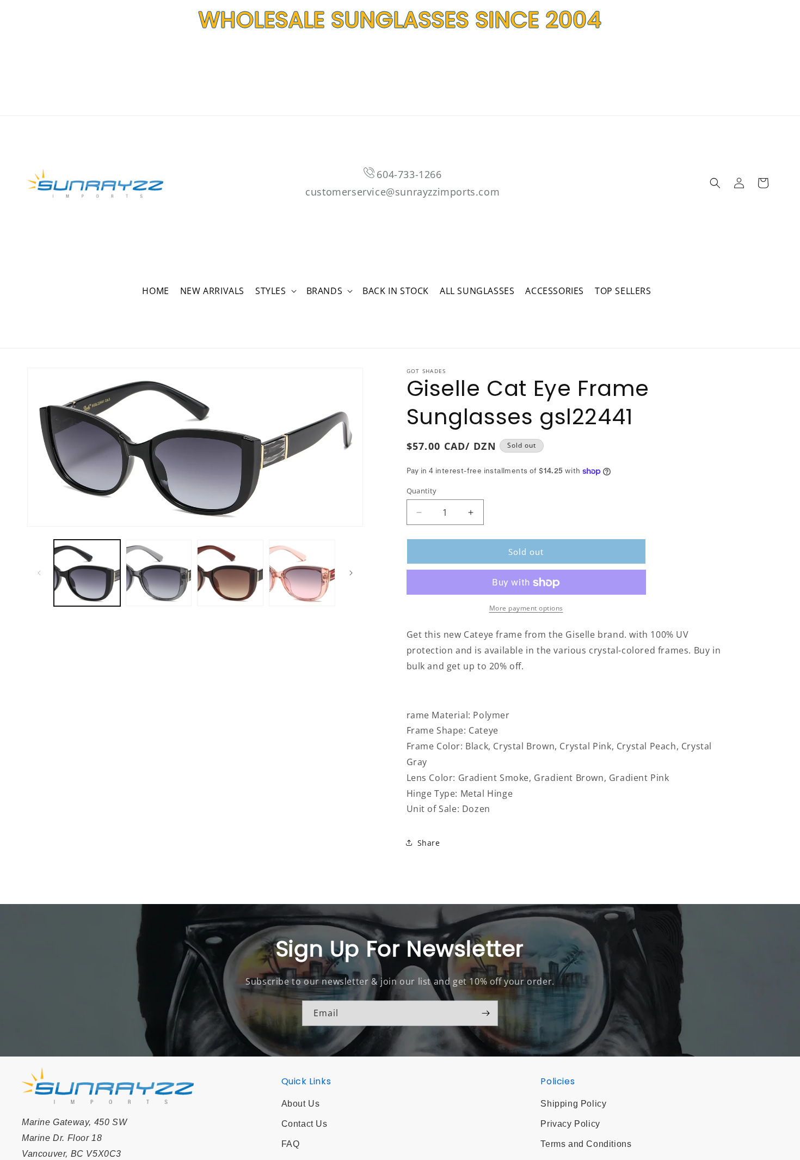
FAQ (290, 1144)
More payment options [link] (526, 608)
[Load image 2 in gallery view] (159, 573)
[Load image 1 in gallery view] (87, 573)
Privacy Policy (570, 1123)
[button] (275, 291)
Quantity (422, 491)
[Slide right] (351, 573)
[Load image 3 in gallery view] (230, 573)
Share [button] (428, 843)
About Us (300, 1103)
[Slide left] (39, 573)
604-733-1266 (409, 174)
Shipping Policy (573, 1103)
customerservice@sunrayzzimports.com (402, 191)
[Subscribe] (485, 1013)
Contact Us (304, 1123)
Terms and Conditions (585, 1144)
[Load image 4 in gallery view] (302, 573)
